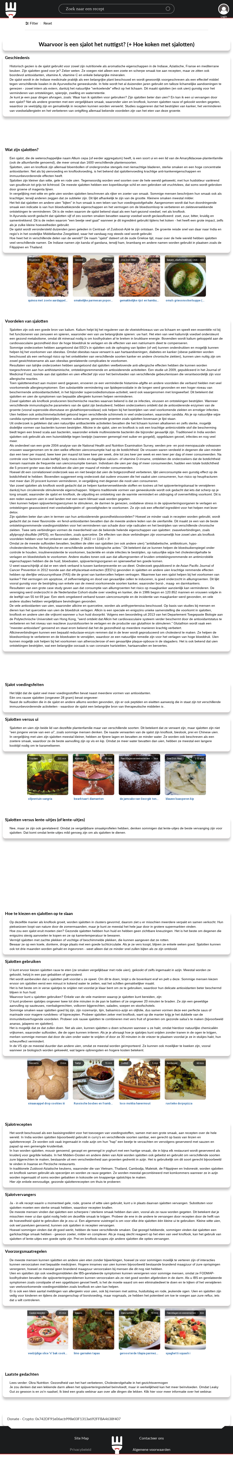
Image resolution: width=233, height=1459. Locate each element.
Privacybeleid (80, 1450)
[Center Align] (169, 6)
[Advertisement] (116, 131)
